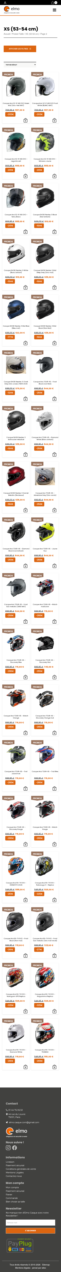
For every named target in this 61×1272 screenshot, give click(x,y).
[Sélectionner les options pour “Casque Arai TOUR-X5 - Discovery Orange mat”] (54, 733)
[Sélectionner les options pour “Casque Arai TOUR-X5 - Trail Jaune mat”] (25, 789)
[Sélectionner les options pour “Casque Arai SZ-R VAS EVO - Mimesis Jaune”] (54, 176)
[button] (54, 3)
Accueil (7, 33)
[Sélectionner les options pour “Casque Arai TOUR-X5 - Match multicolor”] (54, 622)
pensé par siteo (39, 1267)
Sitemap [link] (46, 1264)
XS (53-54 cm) (32, 33)
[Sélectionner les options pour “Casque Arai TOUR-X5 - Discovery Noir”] (54, 677)
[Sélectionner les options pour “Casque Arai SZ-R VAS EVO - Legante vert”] (25, 176)
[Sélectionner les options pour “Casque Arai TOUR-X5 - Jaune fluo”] (54, 566)
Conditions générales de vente (21, 1169)
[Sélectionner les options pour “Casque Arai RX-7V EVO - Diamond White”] (25, 1067)
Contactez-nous (14, 1176)
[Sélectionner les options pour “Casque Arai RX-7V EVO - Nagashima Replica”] (54, 1011)
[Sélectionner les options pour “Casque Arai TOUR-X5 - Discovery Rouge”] (25, 844)
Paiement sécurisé (15, 1165)
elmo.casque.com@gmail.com (23, 1122)
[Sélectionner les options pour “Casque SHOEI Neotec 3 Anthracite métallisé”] (25, 455)
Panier (9, 1194)
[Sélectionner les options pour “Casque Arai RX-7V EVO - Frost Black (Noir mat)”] (25, 956)
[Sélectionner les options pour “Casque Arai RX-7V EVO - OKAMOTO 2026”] (25, 900)
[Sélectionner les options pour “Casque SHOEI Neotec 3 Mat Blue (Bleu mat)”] (25, 343)
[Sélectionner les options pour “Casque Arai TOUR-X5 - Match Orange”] (25, 733)
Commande (12, 1198)
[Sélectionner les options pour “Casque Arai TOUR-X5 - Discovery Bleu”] (25, 677)
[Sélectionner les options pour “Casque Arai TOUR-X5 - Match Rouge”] (54, 844)
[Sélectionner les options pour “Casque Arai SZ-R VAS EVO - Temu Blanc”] (25, 232)
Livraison (10, 1162)
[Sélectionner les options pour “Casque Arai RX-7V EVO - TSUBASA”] (54, 1067)
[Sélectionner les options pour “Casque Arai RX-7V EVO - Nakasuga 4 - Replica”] (54, 900)
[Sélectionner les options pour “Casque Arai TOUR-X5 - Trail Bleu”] (54, 789)
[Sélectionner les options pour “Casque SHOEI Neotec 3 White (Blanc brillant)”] (25, 287)
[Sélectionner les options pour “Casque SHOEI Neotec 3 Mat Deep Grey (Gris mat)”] (54, 287)
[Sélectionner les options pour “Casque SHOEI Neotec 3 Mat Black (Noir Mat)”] (54, 343)
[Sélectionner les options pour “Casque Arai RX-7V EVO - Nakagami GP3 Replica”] (25, 1011)
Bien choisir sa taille (15, 1201)
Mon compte (12, 1187)
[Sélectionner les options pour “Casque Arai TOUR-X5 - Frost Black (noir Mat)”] (54, 399)
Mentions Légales (15, 1172)
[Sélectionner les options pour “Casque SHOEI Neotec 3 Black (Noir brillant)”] (54, 232)
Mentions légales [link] (22, 1267)
